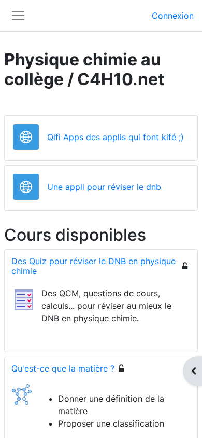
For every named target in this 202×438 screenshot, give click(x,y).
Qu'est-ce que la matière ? (62, 368)
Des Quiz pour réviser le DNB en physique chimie (93, 266)
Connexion (173, 15)
